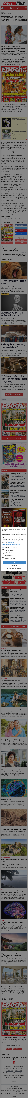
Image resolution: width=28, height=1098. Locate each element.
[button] (14, 544)
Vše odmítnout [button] (14, 565)
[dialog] (14, 549)
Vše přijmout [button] (14, 562)
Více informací (11, 542)
